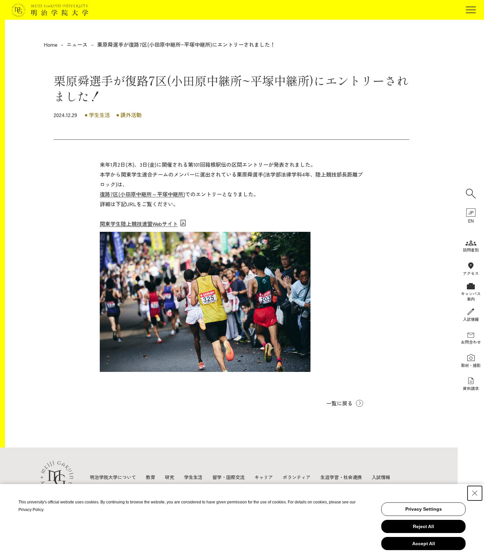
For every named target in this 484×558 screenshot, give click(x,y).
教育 (150, 477)
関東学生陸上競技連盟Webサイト (139, 224)
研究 (169, 477)
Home (50, 44)
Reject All (423, 526)
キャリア (264, 477)
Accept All (423, 543)
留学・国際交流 (228, 477)
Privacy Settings (423, 509)
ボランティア (296, 477)
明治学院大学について (113, 477)
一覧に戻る (339, 403)
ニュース (77, 44)
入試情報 (381, 477)
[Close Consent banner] (475, 493)
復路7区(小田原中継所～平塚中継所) (142, 194)
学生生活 (193, 477)
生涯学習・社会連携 (341, 477)
